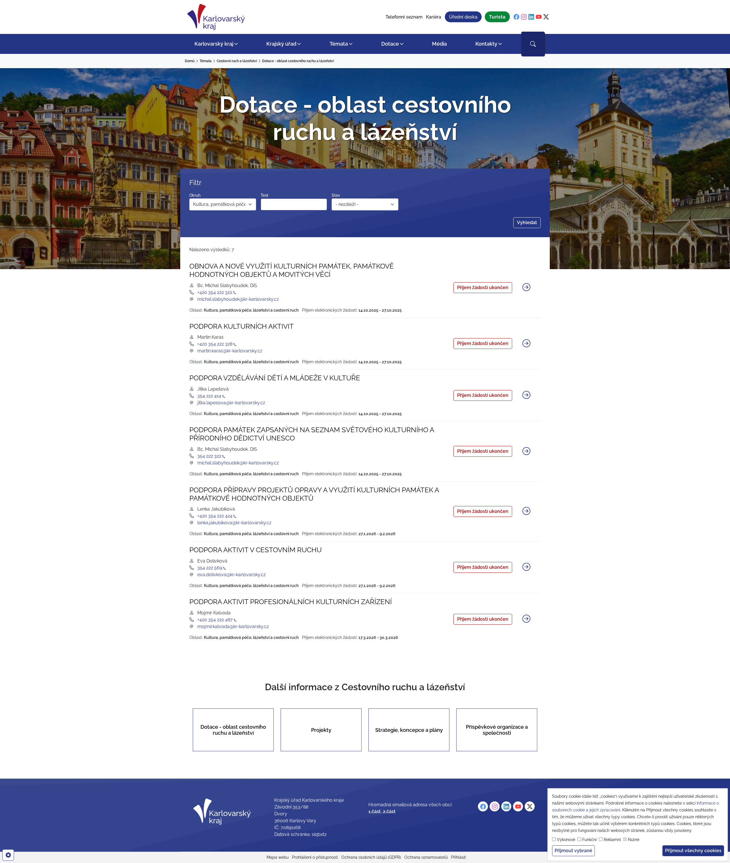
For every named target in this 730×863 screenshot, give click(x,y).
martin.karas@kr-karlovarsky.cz (229, 351)
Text (264, 195)
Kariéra (433, 17)
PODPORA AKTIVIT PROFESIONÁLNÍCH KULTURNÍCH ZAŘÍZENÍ (290, 602)
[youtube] (538, 17)
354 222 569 (209, 567)
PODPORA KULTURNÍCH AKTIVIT (241, 326)
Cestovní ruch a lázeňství (237, 61)
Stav (336, 195)
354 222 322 (209, 456)
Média (439, 44)
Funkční (589, 839)
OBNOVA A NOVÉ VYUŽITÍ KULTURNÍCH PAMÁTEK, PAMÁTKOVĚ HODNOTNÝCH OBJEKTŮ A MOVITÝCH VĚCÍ (291, 270)
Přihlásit (458, 857)
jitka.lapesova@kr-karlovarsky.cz (231, 402)
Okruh (194, 195)
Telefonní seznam (404, 17)
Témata (339, 44)
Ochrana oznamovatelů (426, 857)
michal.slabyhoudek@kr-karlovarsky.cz (238, 299)
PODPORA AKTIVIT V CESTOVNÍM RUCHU (255, 550)
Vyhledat (527, 222)
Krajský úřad (281, 44)
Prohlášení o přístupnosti (315, 857)
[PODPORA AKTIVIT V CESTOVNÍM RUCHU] (526, 567)
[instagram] (524, 17)
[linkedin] (531, 17)
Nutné (633, 839)
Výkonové (566, 839)
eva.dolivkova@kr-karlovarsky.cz (231, 574)
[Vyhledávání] (533, 44)
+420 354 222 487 (215, 619)
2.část (389, 811)
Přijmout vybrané (573, 850)
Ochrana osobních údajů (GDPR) (371, 857)
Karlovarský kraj (213, 44)
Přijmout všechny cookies (693, 850)
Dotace (390, 44)
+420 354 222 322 (214, 292)
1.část (374, 811)
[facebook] (516, 17)
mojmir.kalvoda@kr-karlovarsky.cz (233, 626)
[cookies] (8, 855)
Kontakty (486, 44)
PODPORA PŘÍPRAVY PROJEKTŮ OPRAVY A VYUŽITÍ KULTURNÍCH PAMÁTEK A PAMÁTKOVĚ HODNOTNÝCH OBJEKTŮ (314, 494)
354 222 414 (209, 396)
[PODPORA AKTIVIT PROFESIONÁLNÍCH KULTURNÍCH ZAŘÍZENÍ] (526, 619)
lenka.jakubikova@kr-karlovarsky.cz (234, 522)
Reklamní (612, 839)
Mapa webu (278, 857)
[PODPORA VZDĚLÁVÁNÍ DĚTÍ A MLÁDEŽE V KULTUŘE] (526, 395)
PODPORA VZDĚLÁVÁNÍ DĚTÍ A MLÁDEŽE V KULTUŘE (274, 378)
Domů (189, 61)
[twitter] (546, 17)
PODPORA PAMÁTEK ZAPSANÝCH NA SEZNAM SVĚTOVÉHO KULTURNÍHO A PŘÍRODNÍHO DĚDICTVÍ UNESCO (311, 434)
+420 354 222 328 (214, 344)
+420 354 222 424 (214, 516)
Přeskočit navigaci (20, 4)
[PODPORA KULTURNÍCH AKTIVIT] (526, 344)
